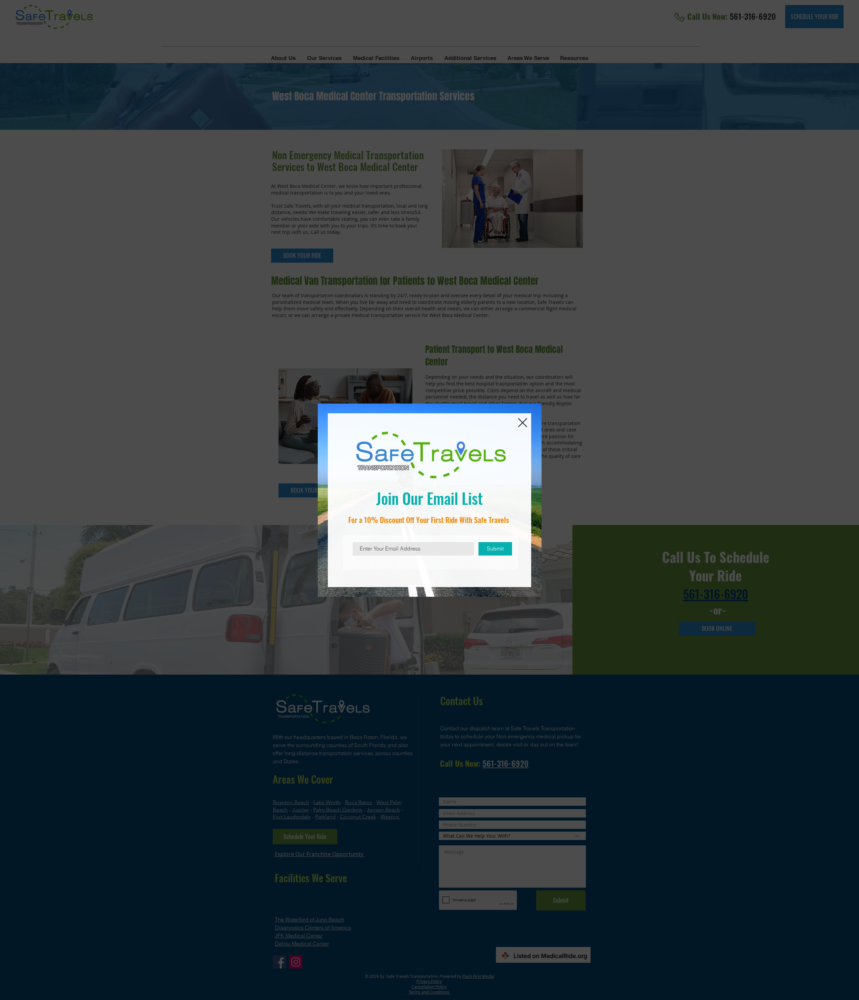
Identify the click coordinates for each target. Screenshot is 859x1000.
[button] (522, 423)
